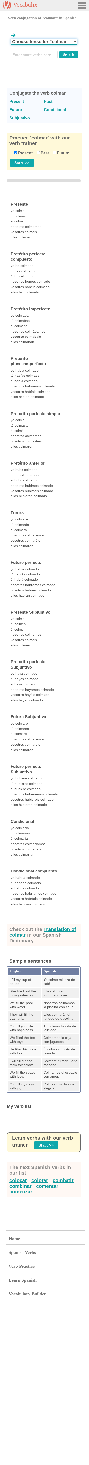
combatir (63, 1180)
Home (14, 1238)
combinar (20, 1186)
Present (25, 153)
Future (63, 153)
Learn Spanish (23, 1280)
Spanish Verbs (22, 1252)
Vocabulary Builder (27, 1293)
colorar (39, 1180)
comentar (47, 1186)
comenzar (20, 1191)
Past (45, 153)
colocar (18, 1180)
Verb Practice (22, 1266)
